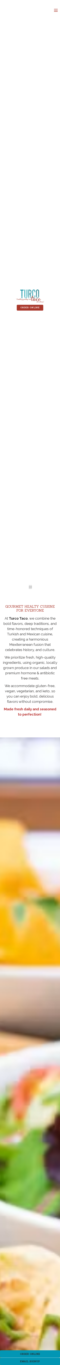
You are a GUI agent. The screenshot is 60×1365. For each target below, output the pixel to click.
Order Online (30, 308)
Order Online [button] (30, 1353)
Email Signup (30, 1361)
